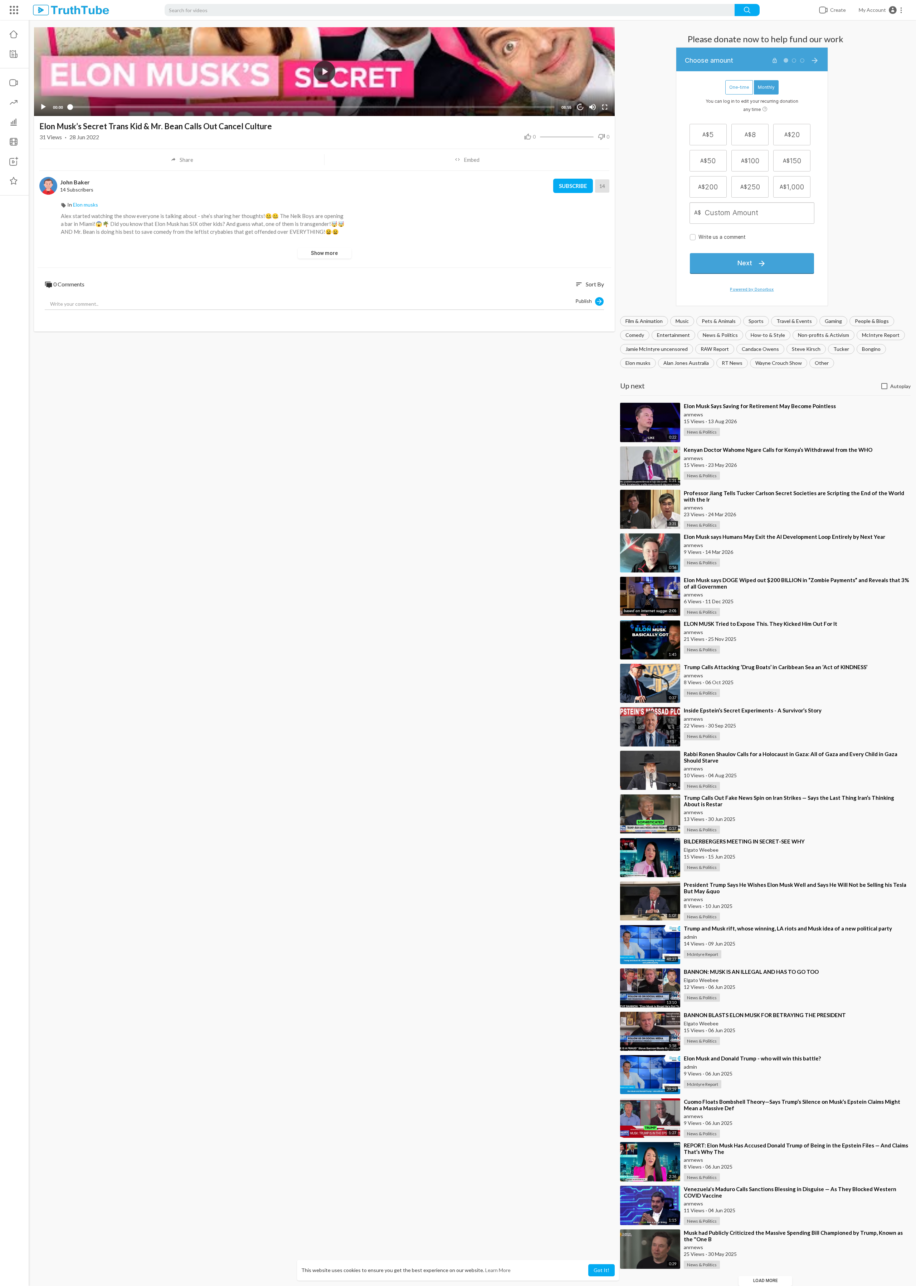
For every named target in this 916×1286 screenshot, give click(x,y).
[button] (880, 10)
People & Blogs (872, 321)
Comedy (634, 335)
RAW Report (715, 349)
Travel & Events (794, 321)
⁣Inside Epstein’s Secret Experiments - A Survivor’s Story (753, 710)
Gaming (833, 321)
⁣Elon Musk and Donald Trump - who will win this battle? (752, 1058)
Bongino (871, 349)
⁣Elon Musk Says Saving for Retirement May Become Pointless (760, 406)
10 (580, 106)
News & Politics (720, 335)
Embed (471, 159)
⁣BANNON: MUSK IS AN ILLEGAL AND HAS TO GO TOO (751, 971)
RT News (732, 363)
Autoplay (900, 386)
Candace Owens (760, 349)
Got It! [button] (601, 1270)
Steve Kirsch (806, 349)
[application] (324, 71)
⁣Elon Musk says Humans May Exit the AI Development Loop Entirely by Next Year (784, 536)
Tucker (841, 349)
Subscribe (573, 186)
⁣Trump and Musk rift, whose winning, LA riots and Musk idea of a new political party (788, 928)
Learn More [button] (498, 1270)
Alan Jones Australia (686, 363)
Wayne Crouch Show (778, 363)
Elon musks (638, 363)
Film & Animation (644, 321)
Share (186, 159)
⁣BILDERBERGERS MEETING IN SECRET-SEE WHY (744, 841)
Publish (585, 301)
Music (682, 321)
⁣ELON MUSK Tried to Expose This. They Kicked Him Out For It (760, 623)
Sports (756, 321)
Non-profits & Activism (823, 335)
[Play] (43, 107)
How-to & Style (768, 335)
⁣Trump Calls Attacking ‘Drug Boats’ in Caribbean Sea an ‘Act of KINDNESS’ (775, 667)
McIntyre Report (881, 335)
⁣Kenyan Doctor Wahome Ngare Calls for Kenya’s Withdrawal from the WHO (778, 449)
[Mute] (592, 107)
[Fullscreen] (604, 107)
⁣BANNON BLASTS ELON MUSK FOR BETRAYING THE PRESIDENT (765, 1015)
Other (822, 363)
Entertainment (673, 335)
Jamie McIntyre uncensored (656, 349)
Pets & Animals (719, 321)
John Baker (75, 182)
